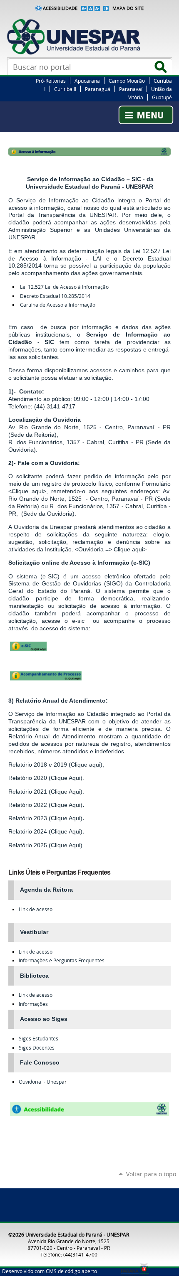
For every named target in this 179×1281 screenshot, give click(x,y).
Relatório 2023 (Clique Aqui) (45, 818)
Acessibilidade (60, 8)
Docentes (37, 1047)
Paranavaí (130, 89)
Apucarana (87, 80)
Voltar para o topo (151, 1174)
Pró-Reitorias (51, 80)
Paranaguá (97, 89)
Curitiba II (65, 89)
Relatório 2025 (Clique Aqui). (46, 845)
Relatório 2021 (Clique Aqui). (46, 791)
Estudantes (38, 1038)
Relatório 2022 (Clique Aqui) (45, 805)
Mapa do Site (128, 8)
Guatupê (162, 97)
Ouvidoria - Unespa (42, 1081)
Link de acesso (35, 909)
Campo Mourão (127, 80)
